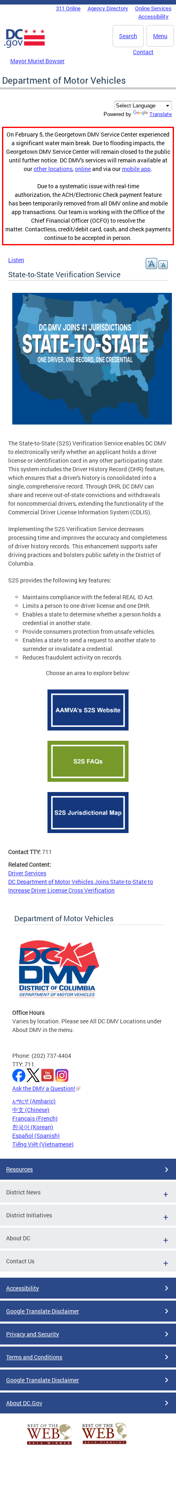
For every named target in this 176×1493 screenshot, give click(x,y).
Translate (160, 114)
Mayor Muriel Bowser (37, 61)
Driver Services (27, 873)
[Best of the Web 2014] (49, 1445)
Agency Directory (108, 8)
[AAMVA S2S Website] (88, 732)
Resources (19, 1169)
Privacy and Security (32, 1334)
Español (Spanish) (36, 1135)
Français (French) (35, 1118)
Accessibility (153, 16)
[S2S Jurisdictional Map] (88, 835)
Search (128, 36)
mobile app (136, 169)
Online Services (153, 8)
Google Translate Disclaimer (42, 1311)
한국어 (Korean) (32, 1127)
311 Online (68, 8)
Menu (160, 36)
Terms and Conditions (34, 1357)
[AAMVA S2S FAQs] (88, 784)
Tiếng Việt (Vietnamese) (43, 1144)
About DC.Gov (24, 1403)
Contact (143, 52)
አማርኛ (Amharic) (34, 1101)
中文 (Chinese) (31, 1110)
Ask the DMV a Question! (43, 1088)
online (83, 169)
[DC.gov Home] (24, 46)
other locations (53, 169)
